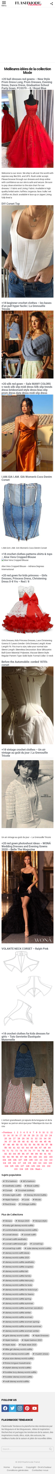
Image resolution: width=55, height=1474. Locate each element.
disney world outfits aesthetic (19, 1262)
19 (29, 1135)
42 (32, 1141)
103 (51, 1156)
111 (41, 1159)
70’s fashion (11, 1181)
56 (42, 1144)
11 (47, 1132)
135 (26, 1169)
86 (23, 1153)
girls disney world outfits (17, 1335)
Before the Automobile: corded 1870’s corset (24, 663)
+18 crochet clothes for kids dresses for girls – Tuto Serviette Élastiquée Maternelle (26, 1036)
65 (32, 1147)
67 (40, 1147)
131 (43, 1165)
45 (45, 1141)
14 (8, 1135)
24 (50, 1135)
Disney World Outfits (36, 1195)
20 (33, 1135)
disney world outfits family (18, 1275)
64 (27, 1147)
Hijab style (10, 1344)
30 (27, 1138)
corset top (38, 1243)
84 (14, 1153)
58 (51, 1144)
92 (49, 1153)
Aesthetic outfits (13, 1185)
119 (29, 1162)
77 (34, 1150)
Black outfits (33, 1185)
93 (4, 1156)
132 (48, 1165)
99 (30, 1156)
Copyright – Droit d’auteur (38, 1467)
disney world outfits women (18, 1317)
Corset (8, 1190)
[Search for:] (27, 1449)
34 (45, 1138)
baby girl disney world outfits (19, 1225)
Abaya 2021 (23, 1220)
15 (12, 1135)
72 (12, 1150)
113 (50, 1159)
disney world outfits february (19, 1280)
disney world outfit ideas (17, 1253)
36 (5, 1141)
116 (14, 1162)
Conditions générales (17, 1470)
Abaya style (41, 1220)
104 (4, 1159)
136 (31, 1169)
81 (52, 1150)
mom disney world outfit (17, 1353)
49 (13, 1144)
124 (6, 1165)
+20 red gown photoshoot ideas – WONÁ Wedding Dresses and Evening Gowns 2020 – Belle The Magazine (26, 846)
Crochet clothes (26, 1190)
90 (41, 1153)
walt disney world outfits (17, 1381)
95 (12, 1156)
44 (41, 1141)
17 (21, 1135)
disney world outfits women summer (23, 1326)
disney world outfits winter (18, 1312)
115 (9, 1162)
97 (21, 1156)
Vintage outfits (28, 1204)
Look (26, 1199)
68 (45, 1147)
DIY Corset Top (11, 203)
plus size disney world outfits (19, 1358)
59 (5, 1147)
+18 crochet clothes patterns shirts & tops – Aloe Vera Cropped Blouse (27, 555)
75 (25, 1150)
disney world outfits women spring (22, 1321)
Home (7, 1467)
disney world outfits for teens (19, 1294)
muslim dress (41, 1353)
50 (17, 1144)
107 (20, 1159)
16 (16, 1135)
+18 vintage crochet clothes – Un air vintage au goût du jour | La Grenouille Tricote (25, 752)
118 (24, 1162)
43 (36, 1141)
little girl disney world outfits (18, 1349)
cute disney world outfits (39, 1248)
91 (45, 1153)
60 (10, 1147)
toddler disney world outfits (18, 1376)
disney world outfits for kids (18, 1285)
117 (19, 1162)
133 (16, 1169)
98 (26, 1156)
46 (49, 1141)
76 (29, 1150)
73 (16, 1150)
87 (27, 1153)
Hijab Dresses (42, 1335)
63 (23, 1147)
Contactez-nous (40, 1470)
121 (39, 1162)
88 (32, 1153)
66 (36, 1147)
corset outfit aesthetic (16, 1239)
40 (23, 1141)
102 (45, 1156)
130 (38, 1165)
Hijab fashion (11, 1340)
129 (33, 1165)
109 (31, 1159)
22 (41, 1135)
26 (10, 1138)
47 (4, 1144)
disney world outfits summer (19, 1303)
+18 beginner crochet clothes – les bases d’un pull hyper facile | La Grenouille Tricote (26, 306)
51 (21, 1144)
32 (36, 1138)
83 (10, 1153)
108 (25, 1159)
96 (17, 1156)
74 (21, 1150)
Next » (38, 1169)
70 (3, 1150)
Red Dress (10, 1204)
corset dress (11, 1234)
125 (11, 1165)
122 (45, 1162)
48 (8, 1144)
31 (32, 1138)
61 (14, 1147)
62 (18, 1147)
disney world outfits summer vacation (23, 1308)
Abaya (8, 1220)
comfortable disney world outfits (21, 1230)
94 (8, 1156)
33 (40, 1138)
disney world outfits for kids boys (21, 1289)
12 (51, 1132)
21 (37, 1135)
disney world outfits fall (16, 1271)
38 (14, 1141)
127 (22, 1165)
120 (34, 1162)
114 (4, 1162)
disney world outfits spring (18, 1298)
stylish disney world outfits (18, 1367)
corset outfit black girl (15, 1243)
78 (38, 1150)
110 (36, 1159)
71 (8, 1150)
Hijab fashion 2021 (33, 1340)
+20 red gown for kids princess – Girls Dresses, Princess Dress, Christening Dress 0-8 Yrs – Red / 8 (24, 578)
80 (47, 1150)
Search (50, 1449)
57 (47, 1144)
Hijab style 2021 (28, 1344)
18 (25, 1135)
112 (45, 1159)
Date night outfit (13, 1195)
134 (21, 1169)
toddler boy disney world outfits (20, 1372)
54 (34, 1144)
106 (14, 1159)
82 (5, 1153)
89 (36, 1153)
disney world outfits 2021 (17, 1257)
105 (9, 1159)
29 (23, 1138)
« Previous (7, 1132)
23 (46, 1135)
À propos (17, 1467)
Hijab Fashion (11, 1199)
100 (35, 1156)
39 (19, 1141)
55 (38, 1144)
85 (19, 1153)
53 (30, 1144)
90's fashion (29, 1181)
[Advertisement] (27, 34)
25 (5, 1138)
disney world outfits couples (19, 1266)
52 (25, 1144)
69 (49, 1147)
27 (14, 1138)
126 (17, 1165)
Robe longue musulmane (17, 1363)
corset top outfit (13, 1248)
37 (10, 1141)
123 (50, 1162)
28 (19, 1138)
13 (4, 1135)
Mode (38, 1199)
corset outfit (30, 1234)
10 (43, 1132)
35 (49, 1138)
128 (27, 1165)
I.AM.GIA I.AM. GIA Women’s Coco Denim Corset (27, 478)
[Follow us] (51, 4)
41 (28, 1141)
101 (40, 1156)
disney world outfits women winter (22, 1330)
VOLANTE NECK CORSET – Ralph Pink (25, 948)
